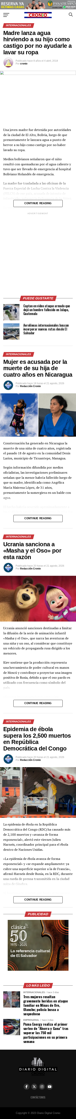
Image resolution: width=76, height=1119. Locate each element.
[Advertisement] (38, 253)
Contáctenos (38, 1097)
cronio (23, 63)
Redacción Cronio (30, 386)
